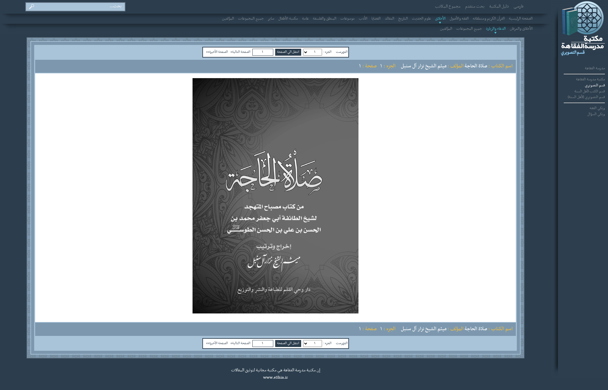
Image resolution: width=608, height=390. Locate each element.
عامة (305, 18)
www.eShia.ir (275, 377)
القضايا (376, 18)
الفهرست (342, 52)
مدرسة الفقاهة (595, 68)
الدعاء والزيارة (496, 28)
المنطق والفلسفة (324, 18)
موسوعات (347, 18)
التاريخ (403, 18)
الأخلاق (440, 18)
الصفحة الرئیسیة (521, 18)
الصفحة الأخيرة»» (217, 52)
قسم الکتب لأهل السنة (589, 91)
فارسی (518, 6)
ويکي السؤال (596, 114)
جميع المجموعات (251, 18)
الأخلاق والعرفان (521, 28)
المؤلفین (228, 18)
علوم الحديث (421, 18)
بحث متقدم (474, 6)
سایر (271, 18)
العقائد (389, 18)
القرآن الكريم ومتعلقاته (489, 18)
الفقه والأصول (459, 18)
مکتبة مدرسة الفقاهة (590, 79)
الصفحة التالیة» (240, 52)
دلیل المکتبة (499, 6)
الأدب (363, 18)
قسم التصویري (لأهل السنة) (586, 97)
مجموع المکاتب (447, 6)
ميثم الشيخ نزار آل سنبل (423, 66)
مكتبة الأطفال (288, 18)
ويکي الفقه (597, 108)
